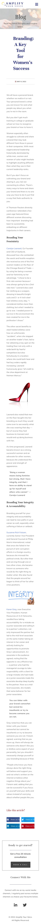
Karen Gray (12, 609)
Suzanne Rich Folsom (16, 532)
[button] (13, 819)
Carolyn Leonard (14, 248)
